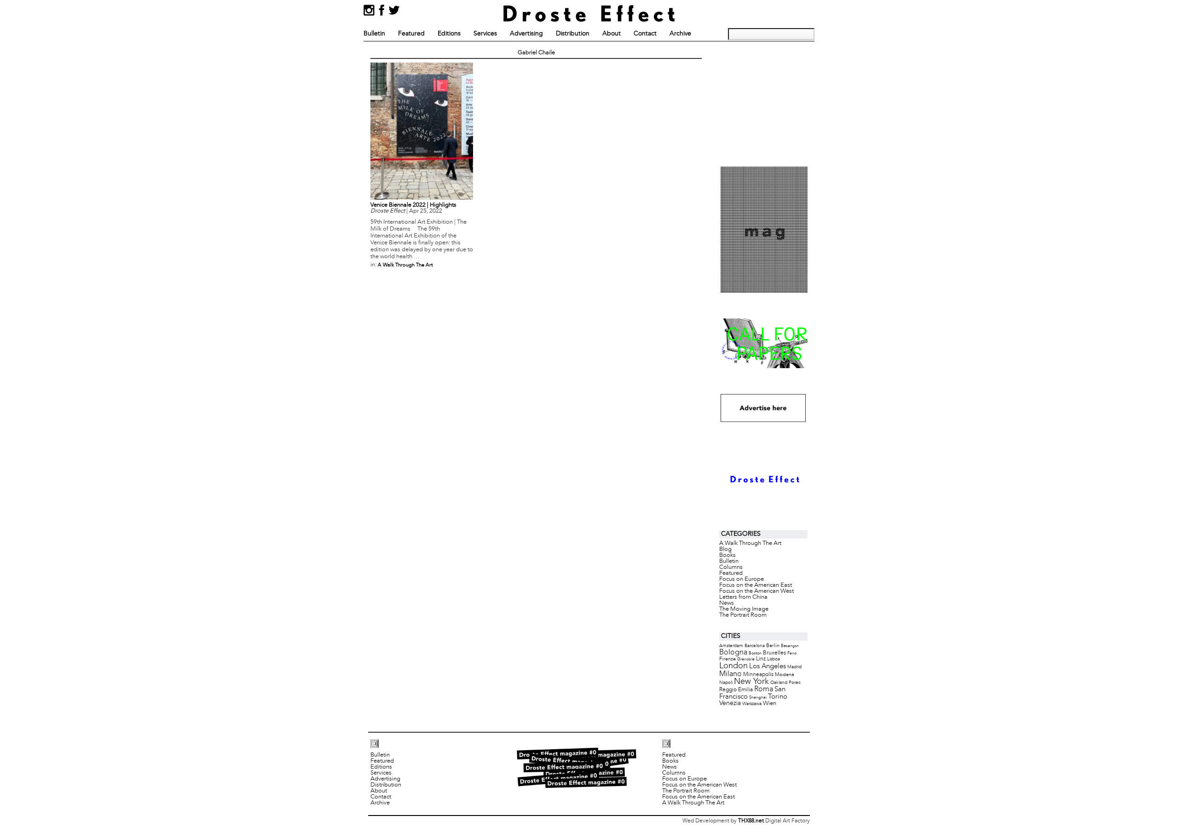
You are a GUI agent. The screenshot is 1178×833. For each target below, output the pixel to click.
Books (727, 555)
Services (485, 33)
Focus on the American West (756, 591)
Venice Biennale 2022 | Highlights (413, 205)
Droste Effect (387, 211)
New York (751, 681)
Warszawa (752, 703)
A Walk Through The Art (405, 265)
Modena (784, 674)
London (733, 666)
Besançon (790, 646)
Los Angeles (767, 666)
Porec (795, 682)
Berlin (773, 645)
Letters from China (743, 597)
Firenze (727, 659)
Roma (763, 689)
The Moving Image (743, 609)
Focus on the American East (755, 585)
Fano (792, 653)
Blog (725, 549)
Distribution (572, 33)
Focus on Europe (741, 579)
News (726, 603)
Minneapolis (758, 674)
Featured (411, 33)
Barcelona (755, 645)
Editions (449, 33)
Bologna (733, 652)
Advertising (526, 33)
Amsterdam (731, 645)
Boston (755, 653)
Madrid (794, 667)
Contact (645, 33)
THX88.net (751, 821)
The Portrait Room (743, 615)
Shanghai (758, 697)
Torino (777, 696)
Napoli (726, 682)
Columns (731, 567)
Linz (761, 659)
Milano (730, 674)
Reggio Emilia (736, 690)
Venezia (730, 703)
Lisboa (773, 659)
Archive (680, 33)
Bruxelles (774, 653)
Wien (769, 703)
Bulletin (374, 33)
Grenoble (746, 659)
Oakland (778, 682)
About (611, 33)
